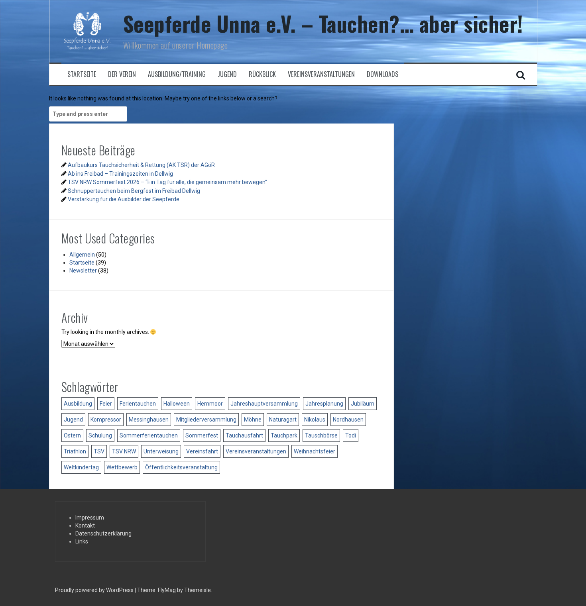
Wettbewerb (122, 467)
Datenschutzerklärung (103, 533)
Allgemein (82, 254)
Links (81, 541)
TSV (99, 451)
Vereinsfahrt (202, 451)
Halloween (176, 403)
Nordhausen (348, 419)
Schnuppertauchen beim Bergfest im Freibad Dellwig (134, 191)
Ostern (72, 435)
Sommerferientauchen (149, 435)
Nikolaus (314, 419)
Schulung (100, 435)
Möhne (253, 419)
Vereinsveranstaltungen (321, 74)
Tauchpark (284, 435)
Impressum (89, 517)
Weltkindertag (81, 467)
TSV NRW (124, 451)
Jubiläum (362, 403)
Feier (106, 403)
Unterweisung (161, 451)
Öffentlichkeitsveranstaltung (181, 467)
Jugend (227, 74)
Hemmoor (210, 403)
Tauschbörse (321, 435)
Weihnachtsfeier (314, 451)
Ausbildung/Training (177, 74)
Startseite (81, 74)
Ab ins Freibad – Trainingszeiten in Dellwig (120, 174)
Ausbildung (78, 403)
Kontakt (85, 525)
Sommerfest (201, 435)
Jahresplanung (324, 403)
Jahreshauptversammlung (264, 403)
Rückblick (262, 74)
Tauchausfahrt (244, 435)
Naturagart (283, 419)
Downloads (382, 74)
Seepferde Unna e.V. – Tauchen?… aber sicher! (323, 23)
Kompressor (105, 419)
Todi (350, 435)
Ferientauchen (138, 403)
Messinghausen (149, 419)
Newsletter (83, 270)
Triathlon (75, 451)
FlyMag (167, 590)
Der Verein (122, 74)
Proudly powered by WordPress (95, 590)
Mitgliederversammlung (206, 419)
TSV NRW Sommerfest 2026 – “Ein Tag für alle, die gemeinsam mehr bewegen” (167, 182)
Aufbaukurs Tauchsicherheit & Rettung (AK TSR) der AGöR (141, 165)
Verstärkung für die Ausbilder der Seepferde (123, 199)
